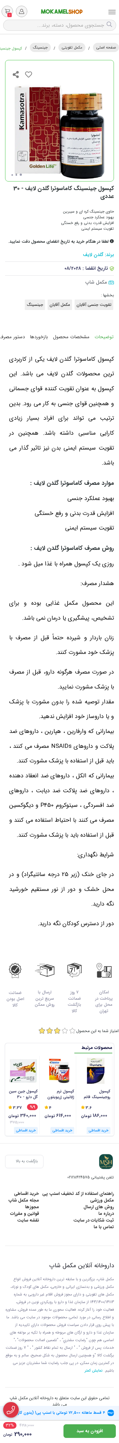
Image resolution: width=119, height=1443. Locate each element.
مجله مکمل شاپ (24, 1200)
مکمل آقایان (60, 304)
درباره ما (106, 1213)
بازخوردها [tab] (39, 337)
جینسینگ (40, 47)
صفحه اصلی (106, 47)
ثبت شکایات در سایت (93, 1220)
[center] (110, 25)
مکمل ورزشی (102, 1200)
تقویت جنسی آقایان (93, 304)
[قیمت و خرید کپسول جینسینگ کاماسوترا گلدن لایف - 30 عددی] (106, 1162)
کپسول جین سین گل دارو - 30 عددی (23, 1094)
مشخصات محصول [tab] (71, 337)
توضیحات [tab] (104, 337)
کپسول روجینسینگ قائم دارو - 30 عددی (97, 1094)
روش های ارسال (98, 1206)
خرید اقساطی (26, 1193)
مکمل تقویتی (72, 47)
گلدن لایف (93, 255)
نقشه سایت (28, 1220)
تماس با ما (104, 1226)
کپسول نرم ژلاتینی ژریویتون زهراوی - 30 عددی (60, 1094)
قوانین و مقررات (24, 1213)
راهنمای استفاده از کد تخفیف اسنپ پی (78, 1193)
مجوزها (32, 1206)
